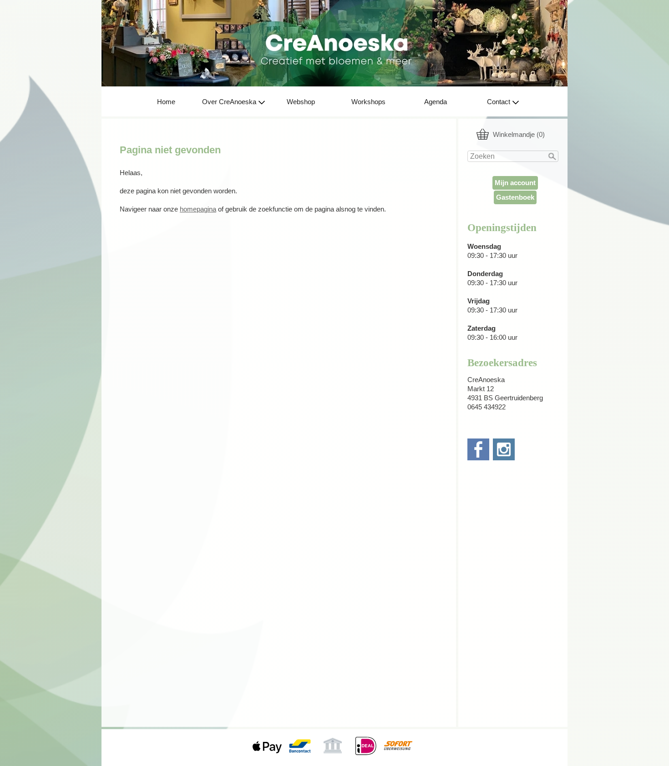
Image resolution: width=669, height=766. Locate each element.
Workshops (368, 102)
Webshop (301, 102)
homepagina (198, 209)
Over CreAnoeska (229, 102)
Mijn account (515, 182)
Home (166, 102)
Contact (498, 102)
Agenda (435, 102)
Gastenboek (515, 197)
